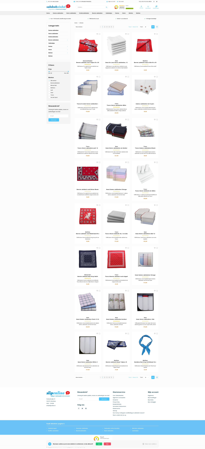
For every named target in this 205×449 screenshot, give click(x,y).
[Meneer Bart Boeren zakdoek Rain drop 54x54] (87, 259)
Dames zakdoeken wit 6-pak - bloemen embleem (145, 104)
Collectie (81, 23)
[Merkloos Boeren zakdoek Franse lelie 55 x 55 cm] (145, 45)
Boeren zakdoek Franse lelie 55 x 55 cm (145, 62)
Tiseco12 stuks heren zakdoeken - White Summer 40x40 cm (87, 104)
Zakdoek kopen (52, 428)
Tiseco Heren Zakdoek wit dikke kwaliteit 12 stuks (145, 191)
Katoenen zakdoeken (82, 428)
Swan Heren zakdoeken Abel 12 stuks (145, 233)
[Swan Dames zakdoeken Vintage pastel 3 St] (145, 259)
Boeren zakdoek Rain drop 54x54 (88, 276)
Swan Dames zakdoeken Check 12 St (87, 319)
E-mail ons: (83, 1)
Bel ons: (53, 1)
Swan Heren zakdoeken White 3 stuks (88, 362)
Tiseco (52, 95)
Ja (99, 444)
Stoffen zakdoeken (53, 430)
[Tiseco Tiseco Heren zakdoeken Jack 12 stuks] (87, 131)
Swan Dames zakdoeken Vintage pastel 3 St (145, 275)
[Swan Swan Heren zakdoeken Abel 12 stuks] (145, 216)
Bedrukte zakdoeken (138, 428)
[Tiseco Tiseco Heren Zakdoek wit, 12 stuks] (116, 216)
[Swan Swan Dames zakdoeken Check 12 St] (87, 302)
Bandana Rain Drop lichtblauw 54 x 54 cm (145, 362)
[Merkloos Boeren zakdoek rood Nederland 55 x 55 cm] (87, 216)
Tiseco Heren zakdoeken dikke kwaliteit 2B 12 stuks (116, 105)
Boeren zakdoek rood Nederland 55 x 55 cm (87, 233)
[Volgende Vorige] (113, 26)
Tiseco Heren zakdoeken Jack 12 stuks (87, 148)
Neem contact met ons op (119, 415)
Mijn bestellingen (152, 397)
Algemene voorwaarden (119, 397)
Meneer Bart (54, 85)
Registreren (151, 395)
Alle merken (53, 80)
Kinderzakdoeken (84, 13)
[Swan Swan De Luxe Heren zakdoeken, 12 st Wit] (116, 45)
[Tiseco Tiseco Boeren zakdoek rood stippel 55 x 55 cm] (116, 259)
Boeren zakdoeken (97, 13)
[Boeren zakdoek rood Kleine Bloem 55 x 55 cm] (87, 174)
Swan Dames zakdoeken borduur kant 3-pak (116, 319)
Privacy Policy (116, 402)
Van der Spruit (54, 97)
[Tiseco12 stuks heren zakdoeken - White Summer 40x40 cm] (87, 88)
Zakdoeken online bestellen (111, 428)
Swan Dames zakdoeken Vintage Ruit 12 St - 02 (116, 189)
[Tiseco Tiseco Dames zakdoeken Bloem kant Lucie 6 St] (145, 131)
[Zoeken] (106, 7)
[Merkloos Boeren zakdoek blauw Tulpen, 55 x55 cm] (116, 345)
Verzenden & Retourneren (119, 406)
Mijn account (111, 1)
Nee (107, 444)
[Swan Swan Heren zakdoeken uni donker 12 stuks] (116, 131)
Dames (117, 13)
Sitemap (115, 410)
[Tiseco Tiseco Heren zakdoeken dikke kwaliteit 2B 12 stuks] (116, 88)
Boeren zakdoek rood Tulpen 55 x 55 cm (87, 62)
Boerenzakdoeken (55, 83)
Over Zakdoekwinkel (118, 395)
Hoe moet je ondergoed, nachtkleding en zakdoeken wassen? (128, 413)
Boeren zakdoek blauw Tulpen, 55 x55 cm (116, 362)
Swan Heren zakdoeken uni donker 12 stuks (116, 148)
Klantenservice (116, 408)
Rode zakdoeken (108, 430)
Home (48, 13)
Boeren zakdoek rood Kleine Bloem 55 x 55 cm (88, 189)
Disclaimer (115, 400)
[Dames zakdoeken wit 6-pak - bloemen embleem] (145, 88)
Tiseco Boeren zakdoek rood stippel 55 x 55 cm (116, 276)
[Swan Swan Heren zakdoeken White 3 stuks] (87, 345)
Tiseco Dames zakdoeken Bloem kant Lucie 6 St (145, 148)
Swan (52, 92)
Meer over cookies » (151, 444)
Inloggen (121, 1)
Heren (124, 13)
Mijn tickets (150, 400)
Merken (131, 13)
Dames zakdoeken (58, 13)
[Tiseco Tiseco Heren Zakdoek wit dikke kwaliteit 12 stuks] (145, 174)
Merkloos (53, 87)
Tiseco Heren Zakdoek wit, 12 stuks (116, 233)
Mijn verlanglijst (152, 402)
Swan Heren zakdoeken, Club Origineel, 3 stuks (145, 319)
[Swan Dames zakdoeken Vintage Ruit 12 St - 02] (116, 174)
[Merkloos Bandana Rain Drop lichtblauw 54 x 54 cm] (145, 345)
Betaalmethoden (117, 404)
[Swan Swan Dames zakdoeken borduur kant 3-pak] (116, 302)
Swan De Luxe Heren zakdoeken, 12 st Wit (116, 62)
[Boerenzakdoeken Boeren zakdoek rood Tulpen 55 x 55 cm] (87, 45)
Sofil (52, 90)
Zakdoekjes (109, 13)
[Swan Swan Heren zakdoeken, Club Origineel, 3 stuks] (145, 302)
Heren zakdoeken (71, 13)
